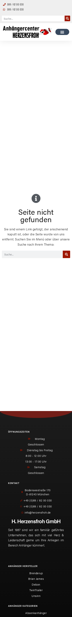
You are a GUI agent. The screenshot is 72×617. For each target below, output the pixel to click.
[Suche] (67, 18)
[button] (62, 32)
